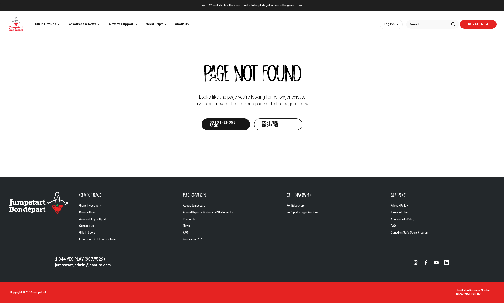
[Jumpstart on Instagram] (415, 262)
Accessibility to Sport (93, 219)
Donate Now (86, 212)
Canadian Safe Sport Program (410, 232)
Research (189, 219)
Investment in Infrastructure (97, 239)
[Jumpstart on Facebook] (426, 262)
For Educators (296, 205)
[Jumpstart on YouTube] (436, 262)
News (186, 226)
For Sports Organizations (302, 212)
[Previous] (203, 5)
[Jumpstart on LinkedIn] (446, 262)
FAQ (185, 232)
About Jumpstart (194, 205)
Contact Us (86, 226)
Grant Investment (90, 205)
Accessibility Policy (403, 219)
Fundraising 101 (193, 239)
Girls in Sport (87, 232)
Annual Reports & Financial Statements (208, 212)
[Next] (300, 5)
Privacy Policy (399, 205)
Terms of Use (399, 212)
